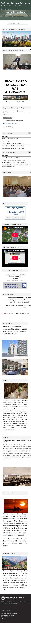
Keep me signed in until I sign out (14, 120)
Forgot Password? (8, 127)
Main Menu (6, 9)
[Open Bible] (15, 16)
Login (2, 618)
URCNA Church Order (7, 615)
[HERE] (5, 535)
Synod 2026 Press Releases (9, 613)
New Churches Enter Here (10, 123)
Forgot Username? (8, 126)
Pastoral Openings (6, 617)
